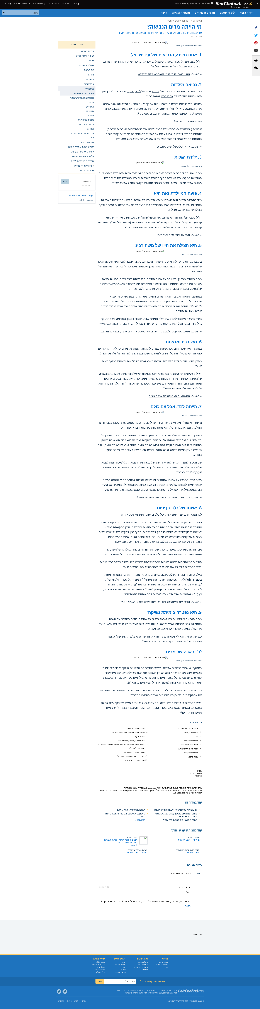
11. (146, 736)
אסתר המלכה (160, 66)
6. (200, 748)
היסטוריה (197, 20)
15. (146, 756)
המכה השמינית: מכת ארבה (131, 810)
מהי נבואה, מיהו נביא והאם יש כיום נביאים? (164, 74)
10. (146, 732)
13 (146, 589)
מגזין (166, 967)
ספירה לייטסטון (187, 166)
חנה (190, 66)
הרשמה (145, 970)
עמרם (155, 91)
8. (200, 757)
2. (200, 732)
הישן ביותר (175, 873)
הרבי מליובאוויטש (98, 965)
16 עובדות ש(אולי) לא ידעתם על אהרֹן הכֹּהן (175, 810)
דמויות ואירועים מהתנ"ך (178, 20)
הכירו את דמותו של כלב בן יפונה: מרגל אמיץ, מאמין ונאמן (155, 602)
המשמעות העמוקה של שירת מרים (169, 396)
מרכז (191, 1001)
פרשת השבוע (120, 972)
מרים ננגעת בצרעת (138, 850)
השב (187, 906)
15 (143, 641)
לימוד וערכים (227, 13)
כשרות (123, 970)
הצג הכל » (140, 820)
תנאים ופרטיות (72, 1001)
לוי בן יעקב (134, 91)
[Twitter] (59, 991)
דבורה (198, 66)
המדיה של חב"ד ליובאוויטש (178, 1001)
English (81, 200)
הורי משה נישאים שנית (187, 850)
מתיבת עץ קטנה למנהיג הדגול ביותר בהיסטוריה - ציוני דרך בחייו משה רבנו (145, 331)
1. (200, 728)
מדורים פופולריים (205, 13)
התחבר (74, 3)
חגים (124, 962)
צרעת (198, 423)
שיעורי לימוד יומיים (141, 967)
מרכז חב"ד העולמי (122, 990)
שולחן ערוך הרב (99, 970)
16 (181, 712)
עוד (92, 137)
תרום (15, 3)
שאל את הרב (52, 3)
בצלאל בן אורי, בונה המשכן (151, 542)
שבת (124, 967)
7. (200, 752)
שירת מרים (131, 837)
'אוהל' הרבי (101, 967)
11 (100, 323)
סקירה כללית (100, 962)
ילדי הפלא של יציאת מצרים (173, 147)
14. (146, 752)
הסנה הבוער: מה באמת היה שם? (180, 820)
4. (200, 740)
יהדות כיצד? (246, 13)
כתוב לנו (61, 1001)
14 (124, 594)
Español (89, 200)
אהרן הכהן (167, 96)
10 (112, 222)
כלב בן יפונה (152, 515)
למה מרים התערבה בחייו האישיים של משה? (163, 497)
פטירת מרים (193, 837)
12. (146, 740)
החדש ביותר (185, 873)
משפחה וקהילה (181, 13)
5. (200, 744)
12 (164, 388)
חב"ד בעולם (100, 972)
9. (147, 728)
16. (146, 760)
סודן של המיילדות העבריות (173, 235)
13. (146, 744)
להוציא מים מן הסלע (141, 683)
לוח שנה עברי (143, 965)
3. (200, 736)
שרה (114, 62)
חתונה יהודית (120, 965)
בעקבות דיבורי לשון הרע (135, 428)
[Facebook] (65, 991)
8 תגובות (133, 845)
